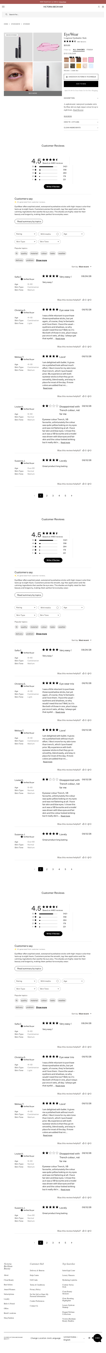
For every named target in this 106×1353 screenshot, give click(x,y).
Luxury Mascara (68, 1275)
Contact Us (34, 1306)
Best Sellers (8, 1285)
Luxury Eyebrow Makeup (68, 1306)
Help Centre (34, 1275)
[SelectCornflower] (91, 65)
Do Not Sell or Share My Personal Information (39, 1296)
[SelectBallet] (85, 59)
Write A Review (53, 186)
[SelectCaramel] (66, 59)
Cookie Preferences (37, 1301)
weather (61, 253)
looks (52, 253)
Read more (68, 116)
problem (30, 260)
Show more (41, 260)
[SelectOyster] (66, 65)
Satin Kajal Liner (68, 1271)
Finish (90, 50)
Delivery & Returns (37, 1271)
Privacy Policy (35, 1290)
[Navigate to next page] (71, 496)
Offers (6, 1309)
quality (24, 253)
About (6, 1275)
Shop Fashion (9, 1318)
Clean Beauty (9, 1280)
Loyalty (6, 1299)
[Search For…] (6, 14)
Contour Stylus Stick (68, 1286)
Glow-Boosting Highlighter (68, 1300)
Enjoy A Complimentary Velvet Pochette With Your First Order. (53, 2)
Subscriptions (9, 1294)
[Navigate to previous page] (34, 496)
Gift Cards (33, 1280)
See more (33, 93)
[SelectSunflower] (78, 65)
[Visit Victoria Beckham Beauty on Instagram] (89, 1338)
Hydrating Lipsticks (69, 1280)
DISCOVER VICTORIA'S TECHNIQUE (82, 77)
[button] (103, 7)
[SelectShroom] (85, 65)
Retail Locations (10, 1313)
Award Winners (9, 1290)
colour (44, 253)
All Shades (79, 50)
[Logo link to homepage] (53, 7)
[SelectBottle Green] (72, 65)
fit (16, 253)
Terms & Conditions (37, 1285)
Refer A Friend (9, 1304)
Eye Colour (70, 53)
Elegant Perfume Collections (68, 1313)
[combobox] (56, 15)
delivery (19, 260)
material (34, 253)
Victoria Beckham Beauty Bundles (69, 1320)
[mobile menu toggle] (3, 7)
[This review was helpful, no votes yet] (83, 299)
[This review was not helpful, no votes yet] (88, 299)
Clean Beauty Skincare (67, 1293)
